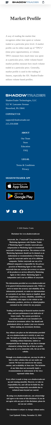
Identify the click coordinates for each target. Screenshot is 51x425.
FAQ (25, 150)
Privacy (25, 169)
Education (25, 146)
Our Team (25, 138)
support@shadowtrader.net (18, 120)
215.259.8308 (12, 124)
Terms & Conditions (25, 165)
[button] (7, 2)
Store (25, 142)
